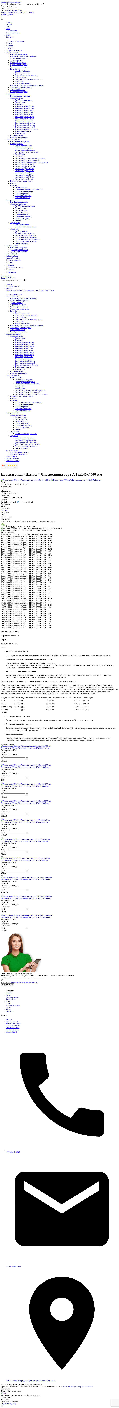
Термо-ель (19, 104)
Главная (9, 22)
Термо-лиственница (23, 131)
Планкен (13, 185)
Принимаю (5, 1389)
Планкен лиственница (24, 191)
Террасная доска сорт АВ (25, 127)
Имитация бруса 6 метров (25, 164)
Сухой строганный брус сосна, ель (28, 79)
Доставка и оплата (13, 33)
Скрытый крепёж (12, 258)
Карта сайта (10, 999)
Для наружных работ (18, 252)
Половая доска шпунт (19, 137)
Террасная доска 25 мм (24, 113)
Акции (8, 35)
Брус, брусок (15, 69)
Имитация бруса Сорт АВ (25, 167)
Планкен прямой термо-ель (25, 237)
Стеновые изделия (13, 140)
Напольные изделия (13, 94)
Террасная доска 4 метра (24, 119)
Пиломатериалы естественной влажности (26, 85)
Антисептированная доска (20, 88)
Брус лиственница (22, 73)
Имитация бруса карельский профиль (30, 158)
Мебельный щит (12, 256)
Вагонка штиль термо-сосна (26, 227)
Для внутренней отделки (25, 150)
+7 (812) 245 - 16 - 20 (9, 12)
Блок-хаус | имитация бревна (21, 181)
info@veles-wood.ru (14, 10)
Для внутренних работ (19, 250)
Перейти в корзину (8, 1404)
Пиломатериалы (12, 52)
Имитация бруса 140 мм (24, 171)
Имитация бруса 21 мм (24, 179)
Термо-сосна (20, 133)
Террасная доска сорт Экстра (26, 129)
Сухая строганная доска (19, 67)
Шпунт (18, 221)
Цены (8, 27)
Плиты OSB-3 (11, 254)
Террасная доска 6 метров (25, 125)
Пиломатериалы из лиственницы (23, 56)
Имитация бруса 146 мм (24, 177)
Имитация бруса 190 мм (24, 169)
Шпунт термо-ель (22, 243)
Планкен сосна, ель (22, 198)
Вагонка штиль (21, 208)
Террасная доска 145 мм (24, 108)
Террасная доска (16, 98)
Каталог (9, 25)
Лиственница (20, 102)
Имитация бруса (16, 144)
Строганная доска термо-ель (26, 241)
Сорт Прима (20, 154)
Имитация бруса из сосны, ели (27, 152)
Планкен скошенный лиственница (28, 189)
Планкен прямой (21, 194)
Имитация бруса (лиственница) (27, 160)
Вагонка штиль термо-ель (25, 233)
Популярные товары (14, 50)
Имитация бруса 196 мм (24, 175)
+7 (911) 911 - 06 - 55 (26, 12)
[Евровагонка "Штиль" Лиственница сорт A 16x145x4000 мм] (26, 480)
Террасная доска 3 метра (24, 117)
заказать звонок (7, 14)
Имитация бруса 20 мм (24, 173)
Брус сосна (19, 81)
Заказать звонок (7, 985)
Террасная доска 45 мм (24, 121)
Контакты (9, 37)
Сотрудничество (14, 260)
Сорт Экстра (20, 156)
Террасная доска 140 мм (24, 106)
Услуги (10, 48)
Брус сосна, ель (21, 77)
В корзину (5, 519)
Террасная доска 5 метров (25, 123)
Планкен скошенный (23, 196)
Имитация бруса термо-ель (25, 235)
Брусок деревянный (23, 83)
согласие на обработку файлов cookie (78, 1387)
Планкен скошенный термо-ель (27, 239)
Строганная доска (22, 219)
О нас (8, 29)
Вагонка (13, 183)
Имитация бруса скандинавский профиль (31, 162)
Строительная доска (18, 63)
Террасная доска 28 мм (24, 115)
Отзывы (13, 31)
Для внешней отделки (23, 148)
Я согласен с (19, 982)
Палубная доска (16, 135)
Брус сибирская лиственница (26, 75)
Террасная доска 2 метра (24, 110)
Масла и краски (12, 246)
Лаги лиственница (17, 90)
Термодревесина (12, 200)
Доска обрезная (16, 61)
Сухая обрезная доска (18, 65)
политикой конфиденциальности (24, 982)
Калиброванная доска (18, 92)
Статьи (10, 270)
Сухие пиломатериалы (19, 58)
